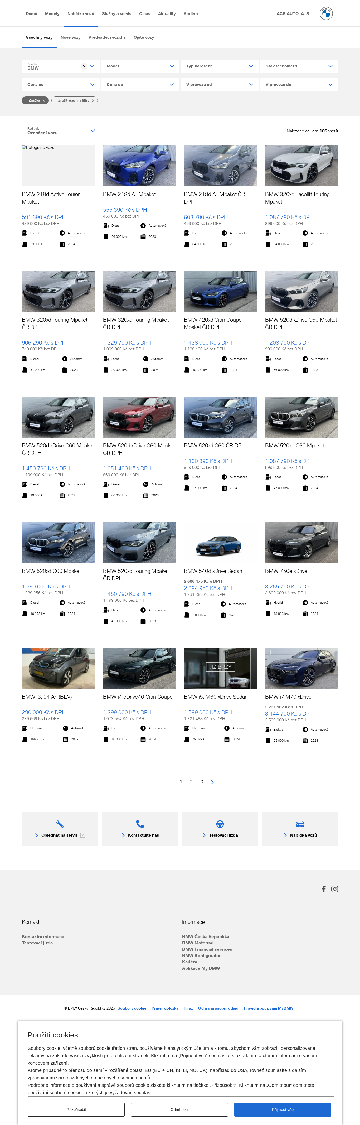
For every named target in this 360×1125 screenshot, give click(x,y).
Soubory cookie (132, 1008)
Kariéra (189, 961)
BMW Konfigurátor (201, 955)
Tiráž (188, 1008)
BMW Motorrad (197, 942)
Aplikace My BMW (201, 968)
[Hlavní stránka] (326, 13)
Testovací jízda (37, 942)
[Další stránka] (212, 781)
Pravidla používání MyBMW (269, 1008)
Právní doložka (165, 1008)
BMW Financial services (207, 949)
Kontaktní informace (43, 936)
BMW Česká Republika (205, 936)
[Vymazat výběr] (84, 66)
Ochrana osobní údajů (218, 1008)
